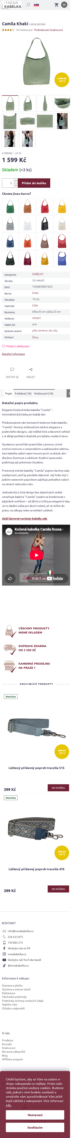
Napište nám (9, 1004)
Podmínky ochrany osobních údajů (23, 1000)
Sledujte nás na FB (19, 948)
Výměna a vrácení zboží (16, 989)
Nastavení (35, 1115)
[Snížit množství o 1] (16, 185)
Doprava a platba (12, 985)
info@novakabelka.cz (21, 931)
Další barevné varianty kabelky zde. (24, 518)
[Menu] (64, 5)
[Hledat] (26, 4)
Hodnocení (8, 1048)
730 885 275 (15, 942)
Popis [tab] (8, 393)
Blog (5, 1055)
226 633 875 (15, 937)
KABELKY (37, 274)
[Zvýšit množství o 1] (16, 181)
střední (36, 318)
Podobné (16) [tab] (23, 393)
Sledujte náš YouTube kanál (24, 959)
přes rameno (39, 330)
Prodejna (7, 1040)
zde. (9, 1105)
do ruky (53, 330)
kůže (35, 305)
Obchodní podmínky (14, 996)
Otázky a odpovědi (13, 1008)
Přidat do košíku (34, 183)
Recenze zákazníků (13, 1051)
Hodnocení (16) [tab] (43, 393)
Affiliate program (12, 1059)
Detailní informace (13, 354)
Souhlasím (35, 1127)
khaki (35, 293)
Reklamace (8, 993)
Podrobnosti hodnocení (48, 30)
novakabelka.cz (17, 954)
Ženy (35, 337)
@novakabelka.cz (18, 965)
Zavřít (10, 365)
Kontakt (7, 1044)
